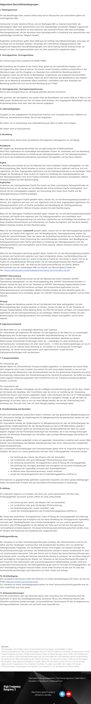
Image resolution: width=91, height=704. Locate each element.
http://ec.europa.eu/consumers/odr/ (22, 581)
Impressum (43, 681)
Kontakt (32, 681)
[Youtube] (69, 694)
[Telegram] (62, 694)
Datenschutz (56, 681)
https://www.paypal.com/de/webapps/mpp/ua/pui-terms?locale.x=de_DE (37, 270)
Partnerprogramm (65, 678)
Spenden (79, 678)
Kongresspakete (47, 678)
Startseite (33, 678)
